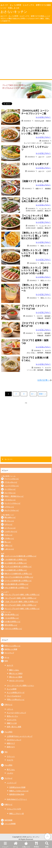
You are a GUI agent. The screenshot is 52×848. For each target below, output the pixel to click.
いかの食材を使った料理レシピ (15, 559)
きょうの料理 (11, 689)
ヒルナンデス (11, 720)
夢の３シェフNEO (15, 673)
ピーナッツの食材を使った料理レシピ (18, 581)
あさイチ (41, 156)
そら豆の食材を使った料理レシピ (16, 584)
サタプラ (40, 316)
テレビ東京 (8, 765)
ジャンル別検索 (10, 824)
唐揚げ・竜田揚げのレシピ (14, 496)
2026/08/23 (28, 188)
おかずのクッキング (14, 740)
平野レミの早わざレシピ (15, 700)
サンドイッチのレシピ (12, 503)
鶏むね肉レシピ (10, 517)
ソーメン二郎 (31, 370)
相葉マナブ (39, 188)
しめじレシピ (9, 549)
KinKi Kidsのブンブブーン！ (17, 799)
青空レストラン (46, 245)
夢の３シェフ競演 (15, 677)
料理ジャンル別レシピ (12, 646)
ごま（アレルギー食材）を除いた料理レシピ (20, 598)
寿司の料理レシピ (10, 625)
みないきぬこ (31, 352)
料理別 (36, 847)
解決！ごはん (14, 670)
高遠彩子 (48, 318)
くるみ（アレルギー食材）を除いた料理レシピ (21, 602)
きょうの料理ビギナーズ (15, 692)
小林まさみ (47, 143)
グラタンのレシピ (10, 482)
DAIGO (48, 121)
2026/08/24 (27, 121)
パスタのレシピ (10, 500)
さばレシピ (8, 535)
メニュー (5, 847)
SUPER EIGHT (31, 210)
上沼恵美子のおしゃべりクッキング (19, 736)
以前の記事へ (43, 380)
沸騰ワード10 (12, 723)
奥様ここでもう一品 (16, 813)
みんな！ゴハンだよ (16, 680)
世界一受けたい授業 (14, 727)
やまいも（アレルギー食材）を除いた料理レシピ (22, 594)
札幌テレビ (8, 804)
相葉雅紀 (48, 188)
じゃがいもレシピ (10, 531)
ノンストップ (11, 783)
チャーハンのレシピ (11, 479)
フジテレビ (8, 778)
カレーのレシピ (10, 493)
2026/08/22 (33, 245)
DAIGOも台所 (39, 121)
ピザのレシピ (9, 507)
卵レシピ (7, 542)
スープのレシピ (10, 489)
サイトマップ (9, 653)
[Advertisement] (26, 51)
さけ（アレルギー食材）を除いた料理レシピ (20, 605)
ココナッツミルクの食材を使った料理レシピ (20, 556)
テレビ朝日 (8, 732)
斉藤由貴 (40, 318)
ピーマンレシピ (10, 528)
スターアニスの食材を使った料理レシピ (18, 577)
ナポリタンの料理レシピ (13, 629)
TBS (5, 752)
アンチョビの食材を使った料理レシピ (18, 566)
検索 (46, 847)
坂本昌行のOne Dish (16, 794)
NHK (6, 661)
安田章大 (40, 210)
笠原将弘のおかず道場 (17, 787)
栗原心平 (48, 210)
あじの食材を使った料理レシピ (15, 563)
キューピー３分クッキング (32, 143)
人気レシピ (26, 847)
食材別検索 (8, 820)
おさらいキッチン (14, 12)
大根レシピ (8, 545)
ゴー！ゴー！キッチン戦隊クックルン (20, 685)
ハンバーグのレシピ (11, 486)
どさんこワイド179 (14, 809)
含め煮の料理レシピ (11, 614)
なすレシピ (8, 524)
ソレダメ (10, 773)
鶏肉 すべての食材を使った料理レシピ (18, 574)
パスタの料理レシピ (11, 618)
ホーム (15, 847)
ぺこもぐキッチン (45, 208)
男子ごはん (11, 770)
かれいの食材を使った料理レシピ (16, 588)
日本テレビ (8, 705)
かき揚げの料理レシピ (12, 622)
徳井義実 (47, 316)
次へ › (33, 394)
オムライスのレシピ (11, 510)
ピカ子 (48, 156)
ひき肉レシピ (9, 538)
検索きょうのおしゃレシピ (19, 791)
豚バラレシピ (9, 521)
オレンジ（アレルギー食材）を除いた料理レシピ (22, 609)
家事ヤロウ (11, 747)
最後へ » (42, 394)
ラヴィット (11, 756)
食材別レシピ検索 (10, 649)
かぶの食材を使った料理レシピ (15, 570)
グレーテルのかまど (14, 696)
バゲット (10, 709)
